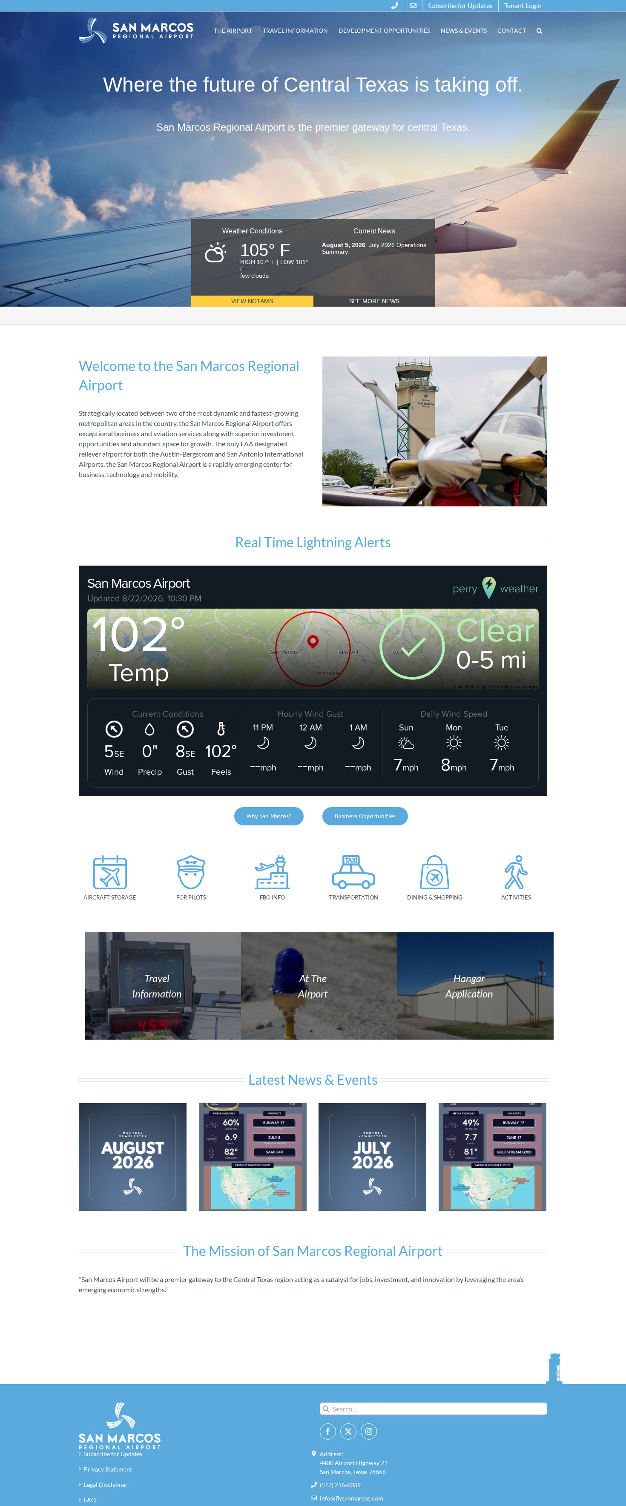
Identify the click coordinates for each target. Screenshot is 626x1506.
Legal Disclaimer (106, 1484)
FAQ (90, 1499)
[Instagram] (369, 1431)
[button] (539, 30)
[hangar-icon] (110, 858)
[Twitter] (348, 1431)
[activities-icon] (516, 858)
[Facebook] (328, 1431)
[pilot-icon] (191, 858)
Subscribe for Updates (113, 1453)
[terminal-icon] (272, 858)
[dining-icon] (434, 858)
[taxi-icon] (353, 858)
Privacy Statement (108, 1469)
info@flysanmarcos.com (351, 1498)
